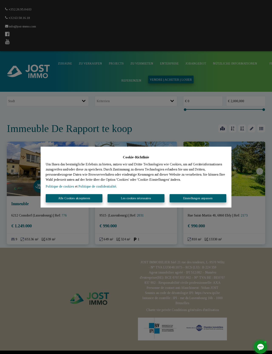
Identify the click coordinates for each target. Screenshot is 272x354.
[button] (260, 347)
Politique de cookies (60, 186)
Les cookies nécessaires (136, 198)
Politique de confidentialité (97, 186)
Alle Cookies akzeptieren (74, 198)
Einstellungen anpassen (197, 198)
